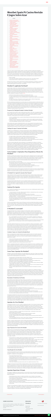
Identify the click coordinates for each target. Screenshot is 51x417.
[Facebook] (46, 2)
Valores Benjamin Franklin (29, 408)
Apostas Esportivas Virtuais (14, 42)
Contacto (27, 411)
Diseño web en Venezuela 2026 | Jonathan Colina (41, 415)
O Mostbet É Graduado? (13, 31)
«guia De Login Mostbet (13, 61)
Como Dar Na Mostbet (13, 62)
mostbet (24, 93)
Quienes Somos (28, 407)
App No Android (12, 65)
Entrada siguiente (41, 394)
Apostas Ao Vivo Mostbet (14, 38)
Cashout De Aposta (13, 30)
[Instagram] (47, 2)
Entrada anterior (9, 394)
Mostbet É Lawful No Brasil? (14, 20)
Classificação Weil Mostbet (14, 41)
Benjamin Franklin (28, 406)
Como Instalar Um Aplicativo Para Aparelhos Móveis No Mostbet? (14, 26)
